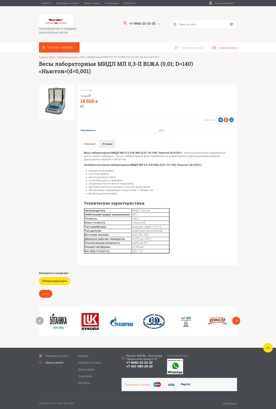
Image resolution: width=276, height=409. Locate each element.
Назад (45, 293)
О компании (112, 3)
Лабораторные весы (68, 57)
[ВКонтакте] (220, 119)
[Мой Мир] (231, 119)
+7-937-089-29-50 (139, 366)
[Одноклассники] (226, 119)
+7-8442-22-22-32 (139, 362)
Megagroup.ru (230, 403)
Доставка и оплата (67, 3)
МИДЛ (162, 130)
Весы (52, 57)
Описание (89, 143)
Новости (46, 3)
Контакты (129, 3)
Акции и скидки (228, 47)
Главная (43, 57)
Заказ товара (92, 3)
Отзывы (107, 143)
